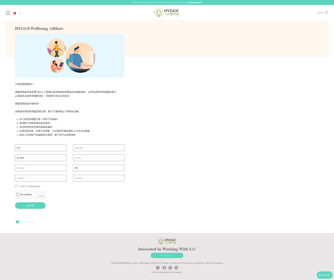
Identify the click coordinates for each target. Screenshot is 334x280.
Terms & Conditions (214, 263)
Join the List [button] (175, 263)
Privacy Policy (187, 263)
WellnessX (144, 263)
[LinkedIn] (176, 268)
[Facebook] (164, 268)
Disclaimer (199, 263)
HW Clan (154, 263)
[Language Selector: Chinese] (16, 13)
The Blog (164, 263)
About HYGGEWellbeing (121, 263)
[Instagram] (170, 268)
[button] (8, 13)
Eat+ (136, 263)
